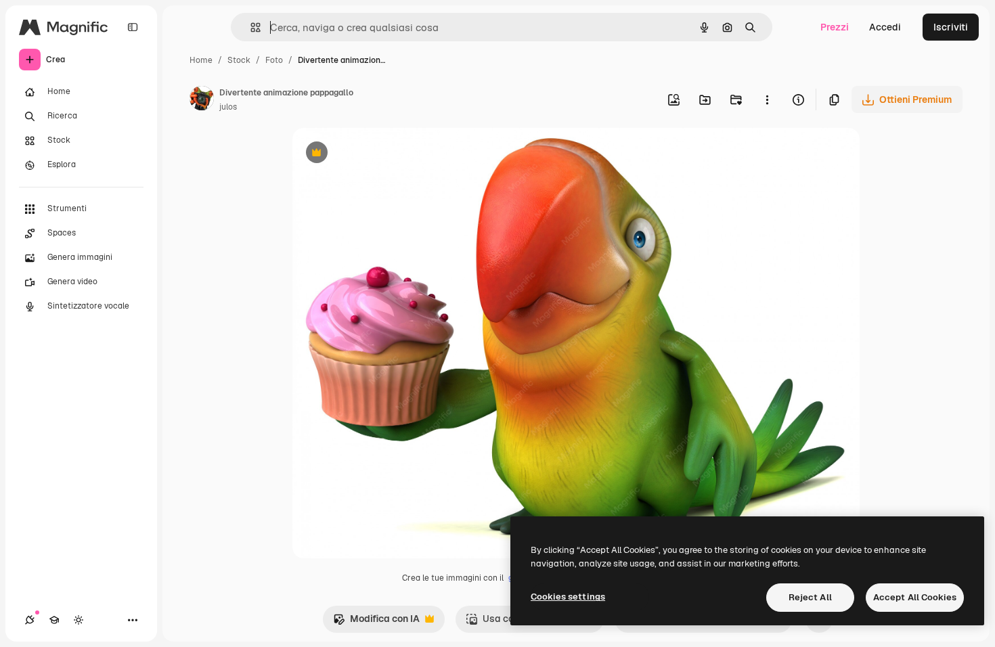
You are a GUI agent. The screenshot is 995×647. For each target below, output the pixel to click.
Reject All (810, 597)
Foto (274, 60)
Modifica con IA (376, 622)
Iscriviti (950, 27)
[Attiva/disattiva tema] (78, 620)
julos (228, 107)
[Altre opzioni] (766, 99)
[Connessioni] (30, 620)
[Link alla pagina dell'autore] (202, 100)
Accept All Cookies (914, 597)
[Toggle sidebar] (132, 27)
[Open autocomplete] (250, 27)
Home (201, 60)
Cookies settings (568, 596)
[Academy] (54, 620)
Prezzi (834, 27)
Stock (238, 60)
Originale (381, 154)
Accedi (885, 27)
